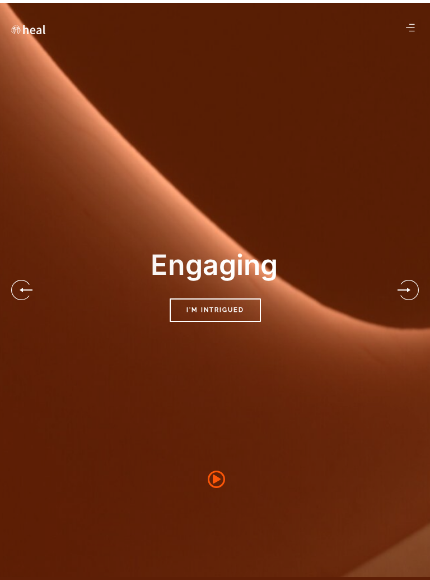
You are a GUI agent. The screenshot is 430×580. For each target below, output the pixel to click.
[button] (21, 290)
